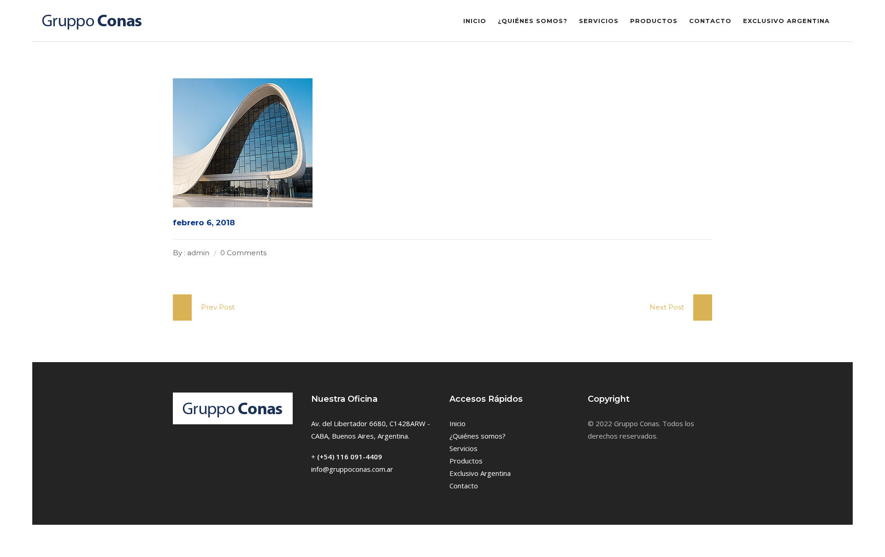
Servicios (599, 20)
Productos (654, 20)
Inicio (474, 20)
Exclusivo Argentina (786, 20)
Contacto (710, 20)
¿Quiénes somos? (532, 20)
